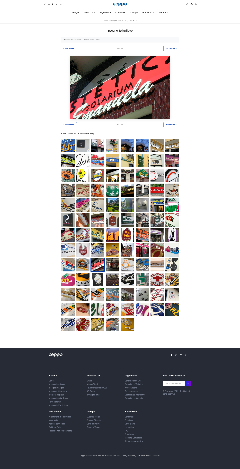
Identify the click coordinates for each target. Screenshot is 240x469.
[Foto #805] (127, 190)
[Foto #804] (112, 190)
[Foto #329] (112, 175)
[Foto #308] (157, 145)
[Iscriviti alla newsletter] (188, 383)
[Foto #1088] (83, 264)
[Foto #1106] (97, 324)
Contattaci (163, 12)
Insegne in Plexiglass (58, 405)
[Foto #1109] (97, 309)
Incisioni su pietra (56, 395)
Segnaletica (105, 12)
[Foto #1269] (127, 324)
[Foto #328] (157, 205)
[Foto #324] (172, 160)
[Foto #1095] (112, 324)
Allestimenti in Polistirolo (60, 417)
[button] (187, 4)
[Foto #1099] (157, 279)
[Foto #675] (112, 220)
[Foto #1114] (127, 309)
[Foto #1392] (97, 205)
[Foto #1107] (142, 294)
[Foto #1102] (83, 294)
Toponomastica (131, 391)
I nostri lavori (130, 427)
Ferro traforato (55, 402)
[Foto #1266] (112, 264)
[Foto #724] (68, 190)
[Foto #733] (83, 249)
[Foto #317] (83, 235)
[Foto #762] (157, 220)
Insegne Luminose (57, 384)
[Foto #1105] (127, 294)
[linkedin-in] (49, 4)
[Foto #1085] (142, 264)
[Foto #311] (68, 160)
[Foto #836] (68, 264)
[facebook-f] (45, 4)
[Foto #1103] (97, 294)
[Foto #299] (83, 220)
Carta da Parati (93, 424)
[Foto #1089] (172, 264)
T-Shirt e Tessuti (94, 427)
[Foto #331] (142, 175)
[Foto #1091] (68, 279)
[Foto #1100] (68, 294)
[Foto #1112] (172, 294)
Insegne (75, 12)
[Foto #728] (127, 249)
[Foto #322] (157, 160)
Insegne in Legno (56, 388)
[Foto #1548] (112, 205)
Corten (51, 381)
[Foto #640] (142, 220)
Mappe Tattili (92, 384)
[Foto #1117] (68, 324)
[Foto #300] (97, 220)
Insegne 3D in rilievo (58, 391)
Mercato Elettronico (133, 438)
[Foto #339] (172, 175)
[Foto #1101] (172, 279)
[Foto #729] (112, 249)
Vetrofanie (53, 420)
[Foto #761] (97, 249)
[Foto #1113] (112, 309)
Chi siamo (129, 420)
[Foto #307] (142, 145)
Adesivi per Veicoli (57, 424)
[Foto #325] (68, 175)
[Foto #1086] (157, 264)
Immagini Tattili (93, 395)
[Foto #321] (97, 235)
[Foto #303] (83, 145)
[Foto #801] (97, 190)
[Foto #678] (127, 220)
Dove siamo (130, 424)
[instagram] (61, 4)
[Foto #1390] (68, 205)
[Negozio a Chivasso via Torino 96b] (142, 249)
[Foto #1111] (68, 309)
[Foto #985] (127, 264)
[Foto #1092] (83, 279)
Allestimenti (120, 12)
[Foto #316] (112, 160)
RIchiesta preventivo (134, 441)
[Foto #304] (97, 145)
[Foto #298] (68, 145)
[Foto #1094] (112, 279)
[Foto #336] (172, 235)
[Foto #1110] (83, 309)
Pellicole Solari (55, 427)
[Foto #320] (142, 160)
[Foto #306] (127, 145)
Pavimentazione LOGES (97, 388)
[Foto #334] (142, 235)
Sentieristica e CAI (133, 381)
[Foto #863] (68, 249)
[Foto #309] (172, 145)
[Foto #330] (127, 175)
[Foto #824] (172, 249)
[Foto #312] (83, 160)
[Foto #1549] (127, 205)
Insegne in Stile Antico (58, 398)
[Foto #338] (157, 175)
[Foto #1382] (172, 190)
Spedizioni (129, 434)
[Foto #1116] (172, 309)
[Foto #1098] (142, 279)
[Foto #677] (68, 235)
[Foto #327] (97, 175)
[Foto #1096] (127, 279)
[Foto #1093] (97, 279)
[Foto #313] (127, 235)
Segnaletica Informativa (135, 395)
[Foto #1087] (83, 324)
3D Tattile (91, 391)
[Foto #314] (112, 235)
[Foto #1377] (157, 190)
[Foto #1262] (142, 190)
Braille (89, 381)
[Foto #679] (142, 205)
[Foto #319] (127, 160)
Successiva (170, 48)
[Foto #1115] (142, 309)
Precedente (69, 48)
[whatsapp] (57, 4)
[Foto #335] (157, 235)
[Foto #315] (97, 160)
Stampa (134, 12)
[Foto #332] (172, 205)
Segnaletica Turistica (134, 384)
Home (105, 21)
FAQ (126, 431)
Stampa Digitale (94, 420)
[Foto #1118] (157, 309)
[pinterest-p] (53, 4)
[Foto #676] (172, 220)
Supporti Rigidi (93, 417)
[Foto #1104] (112, 294)
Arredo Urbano (131, 388)
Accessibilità (89, 12)
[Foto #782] (157, 249)
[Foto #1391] (83, 205)
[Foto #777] (83, 190)
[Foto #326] (83, 175)
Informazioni (148, 12)
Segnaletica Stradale (134, 398)
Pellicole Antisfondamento (60, 431)
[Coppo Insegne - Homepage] (120, 4)
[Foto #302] (68, 220)
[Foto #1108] (157, 294)
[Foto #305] (112, 145)
